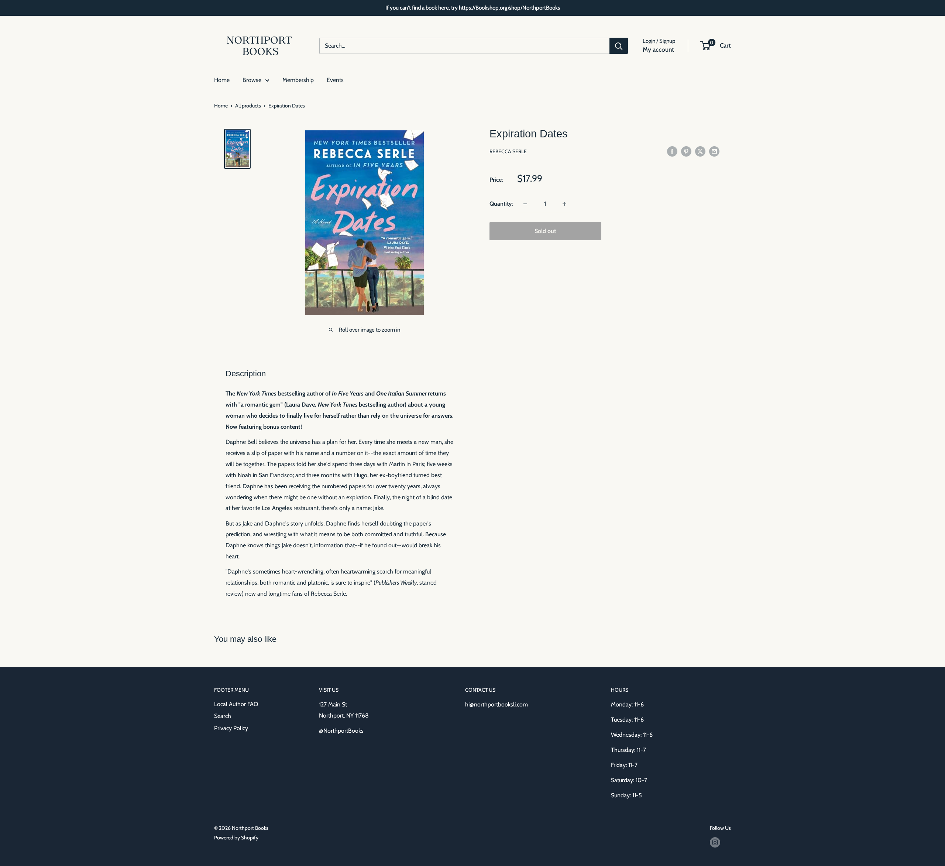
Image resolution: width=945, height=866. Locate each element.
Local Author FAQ (236, 704)
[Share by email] (714, 151)
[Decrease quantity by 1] (525, 204)
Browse (252, 79)
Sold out (545, 231)
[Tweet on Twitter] (700, 151)
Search (222, 715)
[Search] (618, 46)
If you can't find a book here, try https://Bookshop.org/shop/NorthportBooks (472, 7)
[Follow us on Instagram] (715, 842)
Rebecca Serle (508, 151)
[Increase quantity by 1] (564, 204)
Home (222, 79)
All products (248, 105)
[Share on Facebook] (672, 151)
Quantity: (501, 203)
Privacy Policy (231, 728)
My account (658, 49)
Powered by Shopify (236, 837)
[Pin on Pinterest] (686, 151)
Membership (298, 79)
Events (335, 79)
